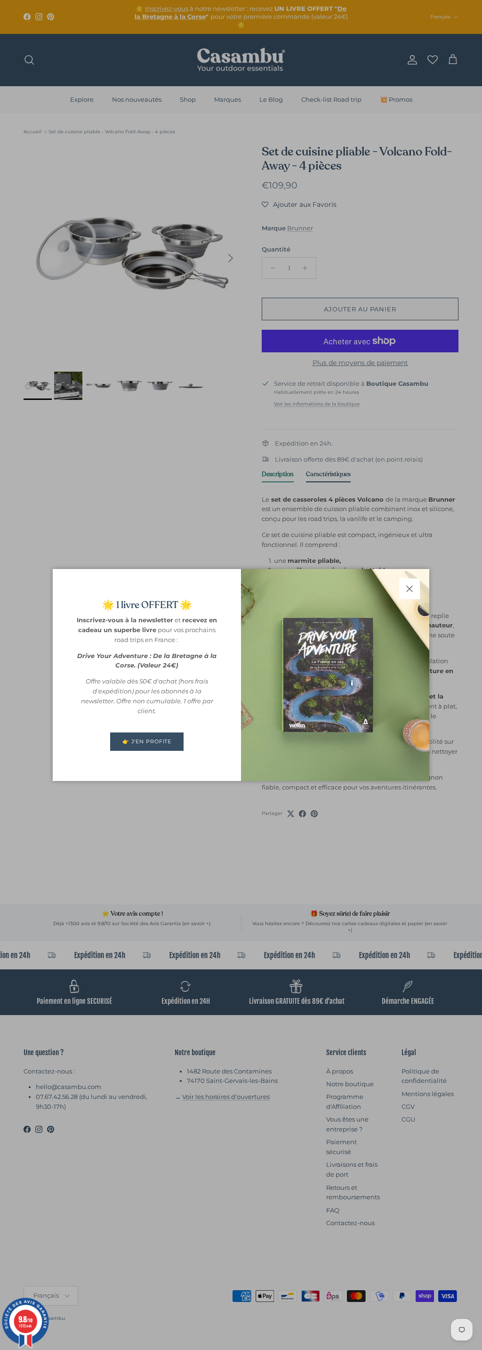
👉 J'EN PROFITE (146, 741)
